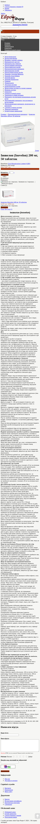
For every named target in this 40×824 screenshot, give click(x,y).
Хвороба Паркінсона (11, 79)
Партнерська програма (12, 803)
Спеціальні (8, 804)
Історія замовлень (10, 814)
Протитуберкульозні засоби (14, 72)
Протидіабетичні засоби (13, 67)
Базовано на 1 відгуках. (26, 182)
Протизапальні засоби (12, 71)
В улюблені (4, 178)
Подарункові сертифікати (13, 801)
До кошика (4, 207)
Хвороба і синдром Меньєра (14, 74)
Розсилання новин (11, 817)
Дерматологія (9, 46)
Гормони (7, 45)
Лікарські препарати (11, 109)
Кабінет (7, 5)
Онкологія (8, 48)
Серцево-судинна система (13, 107)
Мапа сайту (8, 791)
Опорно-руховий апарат (13, 50)
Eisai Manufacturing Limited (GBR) (19, 163)
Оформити (8, 10)
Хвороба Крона (10, 78)
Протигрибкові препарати (13, 65)
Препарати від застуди (12, 62)
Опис (2, 209)
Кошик (7, 8)
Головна (3, 114)
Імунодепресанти (10, 56)
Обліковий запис (10, 812)
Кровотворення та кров (12, 86)
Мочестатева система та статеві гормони (18, 88)
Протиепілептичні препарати (14, 69)
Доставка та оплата (11, 780)
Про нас (7, 779)
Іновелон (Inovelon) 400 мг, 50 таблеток (14, 202)
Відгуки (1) (8, 209)
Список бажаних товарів (13, 815)
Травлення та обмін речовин (14, 95)
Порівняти (4, 180)
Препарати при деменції (13, 64)
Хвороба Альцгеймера (12, 76)
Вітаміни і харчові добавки (14, 60)
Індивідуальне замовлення (13, 111)
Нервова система (10, 90)
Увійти (3, 13)
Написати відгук (7, 183)
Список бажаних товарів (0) (14, 7)
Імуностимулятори (11, 58)
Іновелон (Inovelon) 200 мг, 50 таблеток (18, 115)
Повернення (9, 790)
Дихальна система (11, 85)
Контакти (8, 788)
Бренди (7, 799)
